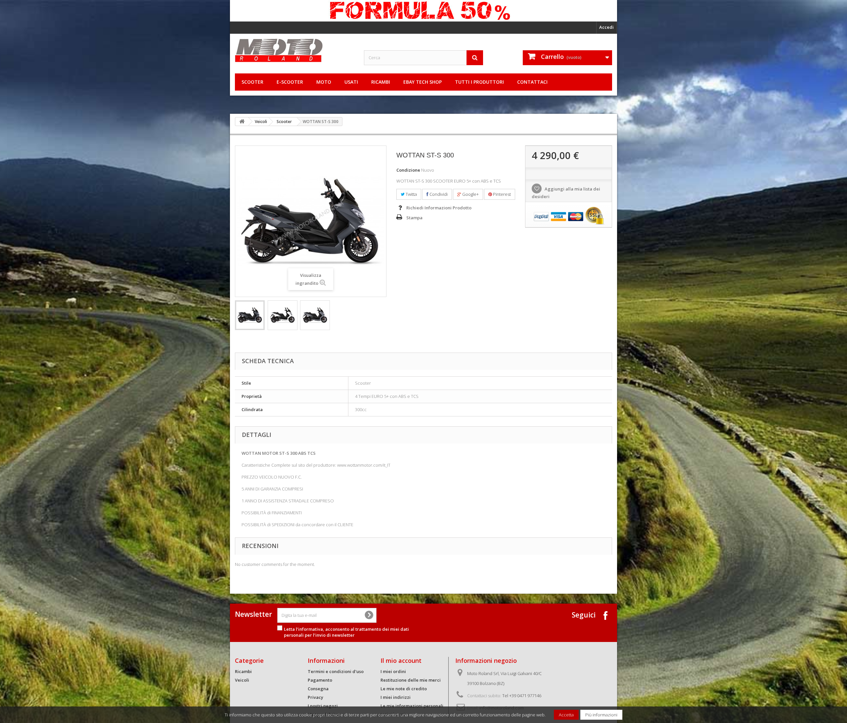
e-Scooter (290, 82)
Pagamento (320, 680)
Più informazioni (601, 715)
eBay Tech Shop (422, 82)
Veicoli (261, 121)
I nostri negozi (323, 706)
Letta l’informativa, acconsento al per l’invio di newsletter (346, 632)
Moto (323, 82)
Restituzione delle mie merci (410, 680)
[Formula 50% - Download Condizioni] (423, 10)
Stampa (414, 218)
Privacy (315, 697)
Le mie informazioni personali (411, 706)
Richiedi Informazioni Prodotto (438, 208)
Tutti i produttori (479, 82)
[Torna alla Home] (242, 121)
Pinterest (501, 194)
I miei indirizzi (395, 697)
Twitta (411, 194)
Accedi (606, 27)
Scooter (252, 82)
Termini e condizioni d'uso (336, 671)
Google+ (470, 194)
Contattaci (532, 82)
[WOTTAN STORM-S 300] (249, 315)
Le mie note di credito (403, 689)
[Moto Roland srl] (294, 50)
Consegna (318, 689)
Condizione (408, 170)
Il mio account (401, 660)
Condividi (438, 194)
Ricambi (380, 82)
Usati (351, 82)
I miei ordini (393, 671)
